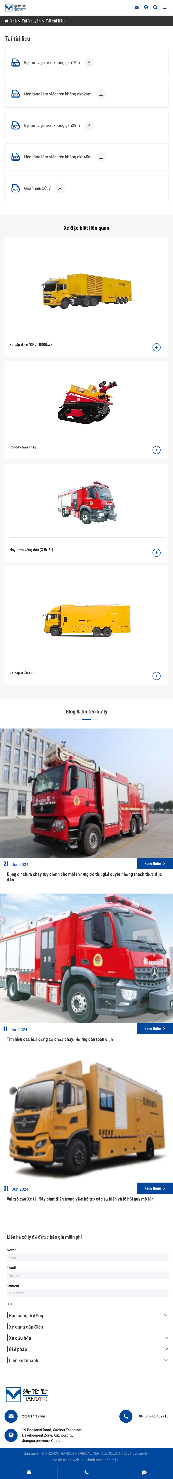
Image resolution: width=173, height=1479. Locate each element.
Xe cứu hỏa (88, 1338)
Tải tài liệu (55, 20)
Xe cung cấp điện (26, 1326)
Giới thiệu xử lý (37, 188)
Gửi (9, 1304)
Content (13, 1286)
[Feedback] (144, 1472)
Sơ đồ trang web (66, 1460)
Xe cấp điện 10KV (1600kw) (30, 344)
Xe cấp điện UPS (22, 672)
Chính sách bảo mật (102, 1460)
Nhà (13, 20)
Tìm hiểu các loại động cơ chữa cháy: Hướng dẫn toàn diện (60, 1039)
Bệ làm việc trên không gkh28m (52, 125)
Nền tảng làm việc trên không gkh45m (58, 157)
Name (11, 1250)
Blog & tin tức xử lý (86, 711)
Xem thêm (155, 863)
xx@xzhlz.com (33, 1416)
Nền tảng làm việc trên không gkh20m (58, 94)
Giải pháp (88, 1349)
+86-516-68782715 (152, 1416)
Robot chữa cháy (22, 446)
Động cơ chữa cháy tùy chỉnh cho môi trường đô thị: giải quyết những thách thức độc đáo (84, 876)
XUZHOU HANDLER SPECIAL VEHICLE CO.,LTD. (83, 1453)
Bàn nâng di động (88, 1315)
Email (11, 1268)
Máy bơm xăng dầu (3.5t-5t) (31, 549)
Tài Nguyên (31, 20)
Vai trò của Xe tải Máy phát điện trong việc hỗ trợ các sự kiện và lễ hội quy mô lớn (80, 1198)
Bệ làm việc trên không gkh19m (52, 62)
